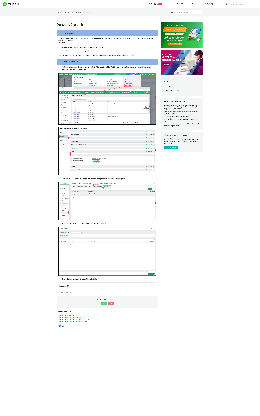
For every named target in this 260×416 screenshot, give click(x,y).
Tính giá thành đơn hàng (67, 315)
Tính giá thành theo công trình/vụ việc (71, 317)
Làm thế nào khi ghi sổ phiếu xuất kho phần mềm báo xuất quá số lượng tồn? (181, 112)
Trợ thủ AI (156, 4)
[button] (107, 33)
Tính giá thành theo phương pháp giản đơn (73, 322)
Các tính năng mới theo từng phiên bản (176, 116)
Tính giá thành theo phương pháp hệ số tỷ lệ (74, 319)
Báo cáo (62, 326)
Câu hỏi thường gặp (171, 4)
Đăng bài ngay (171, 147)
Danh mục (62, 324)
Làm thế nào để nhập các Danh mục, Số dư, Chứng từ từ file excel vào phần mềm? (182, 125)
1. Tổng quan (169, 86)
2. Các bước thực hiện (172, 90)
